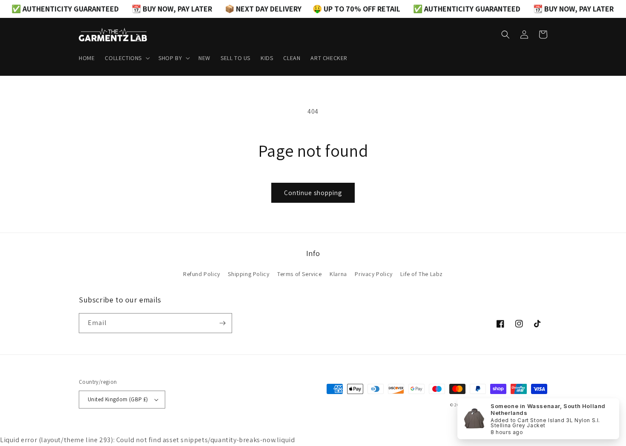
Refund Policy (201, 274)
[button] (126, 58)
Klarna (338, 274)
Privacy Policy (373, 274)
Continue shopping (313, 193)
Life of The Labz (421, 274)
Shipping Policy (248, 274)
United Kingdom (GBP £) (118, 399)
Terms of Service (299, 274)
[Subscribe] (222, 323)
